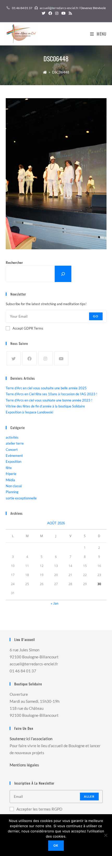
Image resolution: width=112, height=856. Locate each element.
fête (9, 468)
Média (10, 480)
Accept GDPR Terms (28, 328)
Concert (12, 449)
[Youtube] (61, 358)
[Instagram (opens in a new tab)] (57, 13)
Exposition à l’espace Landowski (29, 412)
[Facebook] (29, 358)
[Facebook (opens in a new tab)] (50, 13)
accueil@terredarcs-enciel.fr (59, 8)
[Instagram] (45, 358)
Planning (12, 492)
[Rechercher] (63, 274)
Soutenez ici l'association (31, 738)
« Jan (54, 603)
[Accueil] (45, 72)
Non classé (14, 486)
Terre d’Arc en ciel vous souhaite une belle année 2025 (46, 388)
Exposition (13, 461)
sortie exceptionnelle (21, 498)
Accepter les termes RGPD (39, 809)
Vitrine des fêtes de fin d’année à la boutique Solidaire (45, 406)
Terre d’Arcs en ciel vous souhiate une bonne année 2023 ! (49, 400)
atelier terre (15, 443)
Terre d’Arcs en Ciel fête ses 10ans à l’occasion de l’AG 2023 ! (51, 394)
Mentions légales (24, 765)
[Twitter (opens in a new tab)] (43, 13)
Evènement (14, 455)
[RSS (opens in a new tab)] (69, 13)
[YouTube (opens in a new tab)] (63, 13)
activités (12, 437)
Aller (89, 796)
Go (95, 316)
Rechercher (14, 262)
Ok (55, 845)
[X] (14, 358)
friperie (11, 474)
